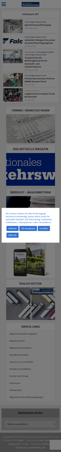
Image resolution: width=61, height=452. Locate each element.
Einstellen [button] (44, 228)
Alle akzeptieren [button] (28, 228)
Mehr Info (12, 235)
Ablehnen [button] (12, 228)
